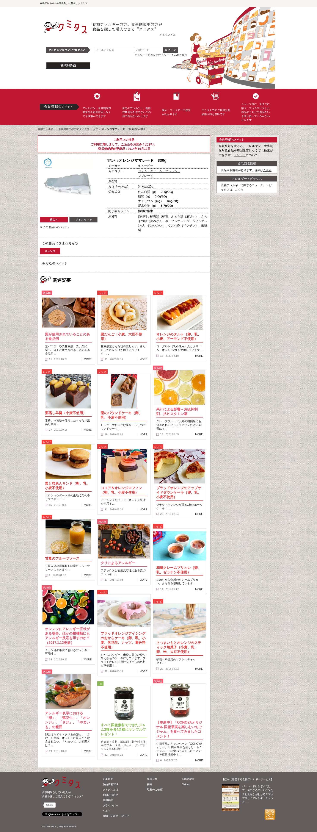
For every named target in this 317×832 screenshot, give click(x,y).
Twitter (186, 784)
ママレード (145, 175)
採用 (149, 784)
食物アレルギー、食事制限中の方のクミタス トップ (68, 129)
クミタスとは (168, 34)
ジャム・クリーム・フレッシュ (159, 171)
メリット (240, 155)
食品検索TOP (110, 784)
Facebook (188, 778)
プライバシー (110, 805)
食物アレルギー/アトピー (117, 816)
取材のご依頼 (155, 789)
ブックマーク (83, 219)
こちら (125, 144)
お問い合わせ (110, 794)
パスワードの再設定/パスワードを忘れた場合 (161, 54)
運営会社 (152, 778)
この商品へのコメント (54, 227)
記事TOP (108, 778)
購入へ (54, 219)
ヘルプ (106, 810)
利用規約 (108, 800)
